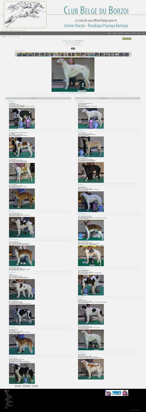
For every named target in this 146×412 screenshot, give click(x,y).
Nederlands (8, 390)
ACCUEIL (109, 33)
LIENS (138, 33)
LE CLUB (114, 33)
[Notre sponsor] (116, 395)
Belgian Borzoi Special (11, 36)
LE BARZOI (127, 33)
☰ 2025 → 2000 (127, 38)
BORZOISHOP (120, 33)
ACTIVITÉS (133, 33)
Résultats (73, 48)
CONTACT (143, 33)
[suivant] (73, 91)
